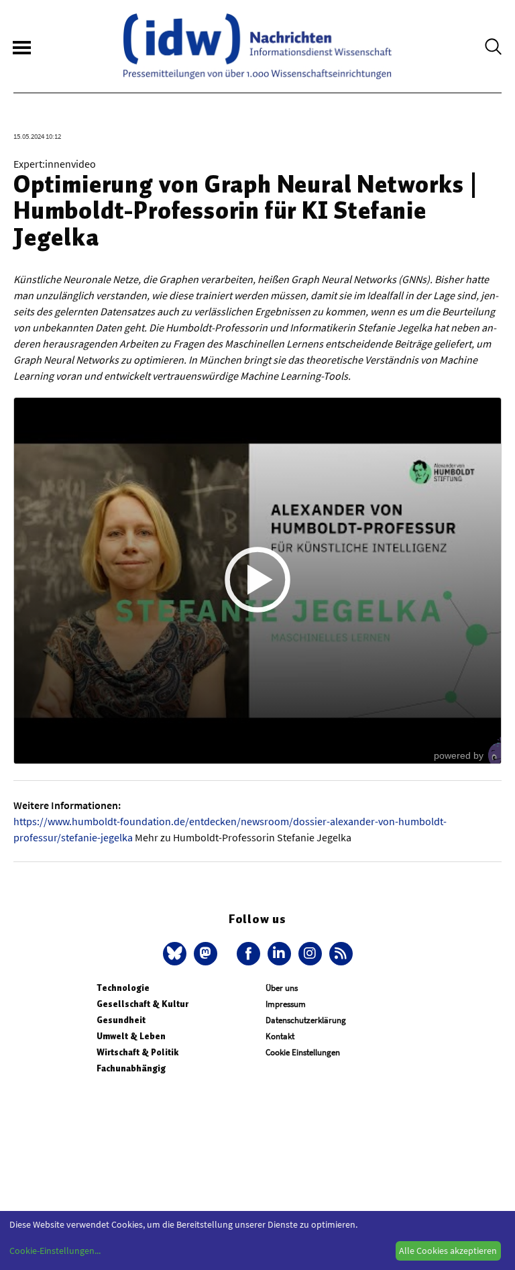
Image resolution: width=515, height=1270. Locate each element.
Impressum (286, 1004)
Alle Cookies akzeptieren (448, 1251)
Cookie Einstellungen (303, 1052)
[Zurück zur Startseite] (257, 46)
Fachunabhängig (131, 1068)
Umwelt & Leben (131, 1036)
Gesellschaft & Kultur (142, 1004)
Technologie (123, 988)
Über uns (282, 988)
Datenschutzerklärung (306, 1020)
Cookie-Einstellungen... (55, 1251)
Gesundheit (121, 1020)
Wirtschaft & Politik (137, 1052)
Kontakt (280, 1036)
